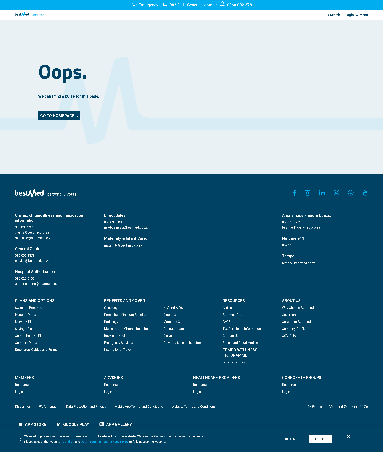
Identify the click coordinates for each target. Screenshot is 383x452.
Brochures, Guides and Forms (36, 350)
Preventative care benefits (182, 343)
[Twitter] (336, 193)
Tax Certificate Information (242, 329)
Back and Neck (115, 336)
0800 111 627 (292, 222)
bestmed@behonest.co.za (301, 227)
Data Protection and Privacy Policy (104, 441)
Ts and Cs (67, 441)
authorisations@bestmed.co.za (37, 284)
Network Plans (25, 322)
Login (19, 392)
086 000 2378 (25, 227)
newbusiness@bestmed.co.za (126, 227)
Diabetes (169, 315)
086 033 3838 (114, 222)
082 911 (176, 5)
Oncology (110, 308)
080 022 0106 (25, 278)
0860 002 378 (239, 5)
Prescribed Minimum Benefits (125, 315)
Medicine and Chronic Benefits (126, 329)
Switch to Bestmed (28, 308)
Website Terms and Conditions (194, 406)
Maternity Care (173, 322)
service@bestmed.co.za (32, 261)
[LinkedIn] (322, 193)
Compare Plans (26, 343)
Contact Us (231, 336)
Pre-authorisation (175, 329)
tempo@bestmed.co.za (299, 263)
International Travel (117, 350)
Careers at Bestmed (296, 322)
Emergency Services (118, 343)
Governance (290, 315)
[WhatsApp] (351, 193)
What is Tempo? (234, 362)
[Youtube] (365, 193)
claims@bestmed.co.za (32, 232)
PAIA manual (48, 406)
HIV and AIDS (173, 308)
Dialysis (168, 336)
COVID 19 (289, 336)
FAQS (226, 322)
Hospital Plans (25, 315)
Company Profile (294, 329)
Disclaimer (22, 406)
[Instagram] (307, 193)
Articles (228, 308)
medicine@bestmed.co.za (33, 238)
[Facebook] (293, 193)
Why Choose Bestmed (298, 308)
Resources (22, 385)
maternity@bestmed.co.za (123, 245)
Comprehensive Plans (30, 336)
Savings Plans (25, 329)
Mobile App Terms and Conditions (139, 406)
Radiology (111, 322)
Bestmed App (232, 315)
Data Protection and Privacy (86, 406)
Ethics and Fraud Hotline (240, 343)
